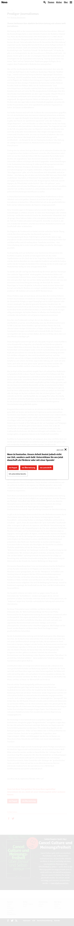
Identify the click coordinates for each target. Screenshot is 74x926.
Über (66, 2)
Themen (51, 2)
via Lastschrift (46, 468)
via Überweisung (28, 468)
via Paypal (13, 468)
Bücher (59, 2)
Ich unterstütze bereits (17, 474)
